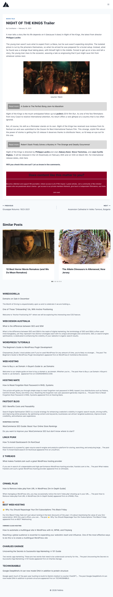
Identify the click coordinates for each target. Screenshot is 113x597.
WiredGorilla (11, 293)
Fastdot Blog (11, 401)
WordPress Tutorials (16, 342)
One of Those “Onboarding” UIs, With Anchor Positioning (28, 309)
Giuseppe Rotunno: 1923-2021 (16, 208)
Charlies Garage (13, 546)
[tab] (52, 281)
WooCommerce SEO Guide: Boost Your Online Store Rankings (30, 426)
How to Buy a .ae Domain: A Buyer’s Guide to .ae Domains (29, 366)
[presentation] (28, 247)
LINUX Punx (9, 437)
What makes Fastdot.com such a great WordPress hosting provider (32, 461)
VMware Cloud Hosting (12, 526)
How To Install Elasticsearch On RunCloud (21, 442)
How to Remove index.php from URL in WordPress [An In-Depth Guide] (34, 488)
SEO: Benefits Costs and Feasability (18, 406)
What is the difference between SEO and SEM (23, 326)
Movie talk (10, 19)
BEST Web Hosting (14, 504)
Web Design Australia (16, 321)
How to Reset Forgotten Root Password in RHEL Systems (28, 385)
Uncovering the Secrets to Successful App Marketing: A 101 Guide (32, 551)
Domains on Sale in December (16, 299)
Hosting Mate (11, 380)
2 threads (9, 456)
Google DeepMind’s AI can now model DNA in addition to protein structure (35, 571)
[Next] (106, 255)
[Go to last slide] (7, 255)
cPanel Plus (10, 483)
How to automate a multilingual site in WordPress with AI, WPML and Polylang (37, 530)
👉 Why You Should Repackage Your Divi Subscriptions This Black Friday (35, 510)
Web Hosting (11, 361)
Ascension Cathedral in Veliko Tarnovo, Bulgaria (89, 208)
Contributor (12, 28)
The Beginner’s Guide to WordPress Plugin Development (27, 347)
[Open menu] (108, 4)
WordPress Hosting (11, 422)
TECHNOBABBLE (12, 566)
